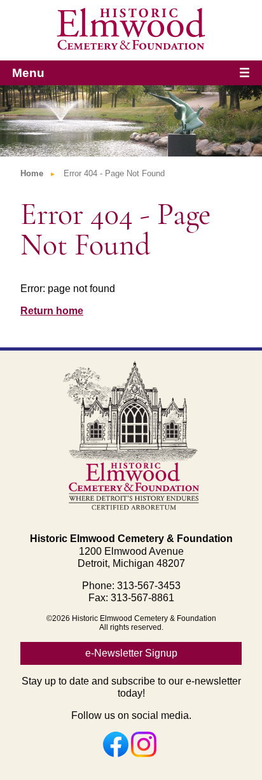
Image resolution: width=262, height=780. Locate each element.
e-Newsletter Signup (131, 653)
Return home (51, 310)
